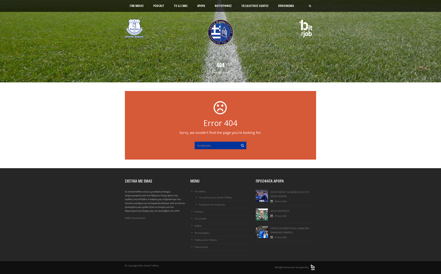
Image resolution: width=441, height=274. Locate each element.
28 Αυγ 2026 (280, 201)
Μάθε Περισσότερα (135, 218)
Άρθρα (201, 6)
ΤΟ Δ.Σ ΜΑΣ (181, 6)
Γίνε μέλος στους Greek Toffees (215, 197)
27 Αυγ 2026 (280, 215)
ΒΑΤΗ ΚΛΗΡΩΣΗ (279, 210)
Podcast (158, 6)
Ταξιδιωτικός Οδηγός (255, 6)
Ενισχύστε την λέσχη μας (212, 204)
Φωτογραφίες (223, 6)
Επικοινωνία (286, 6)
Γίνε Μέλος (137, 6)
